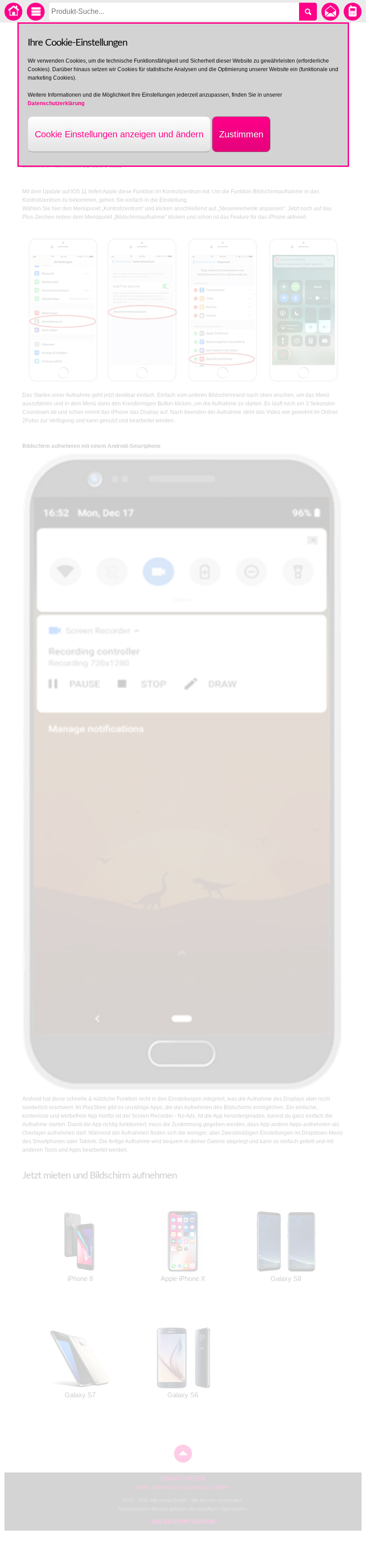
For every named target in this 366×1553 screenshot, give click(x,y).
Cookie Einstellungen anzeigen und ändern (119, 134)
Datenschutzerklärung (56, 103)
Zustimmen (241, 134)
